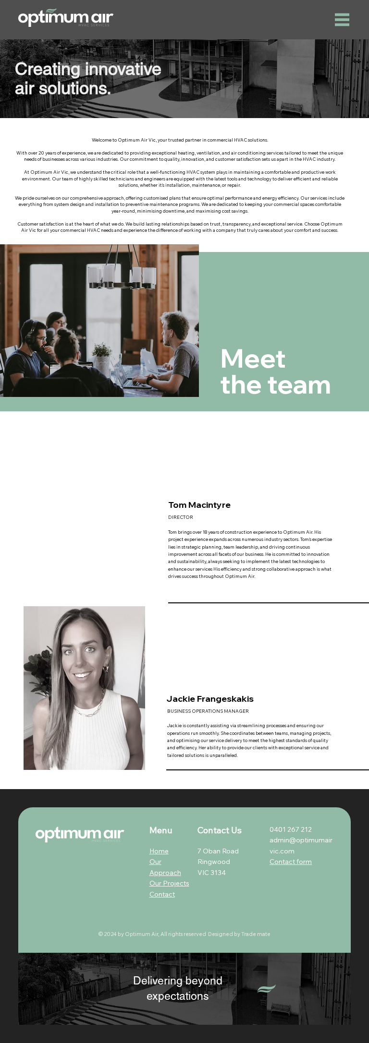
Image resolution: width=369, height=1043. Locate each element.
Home (159, 851)
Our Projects (169, 883)
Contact (162, 894)
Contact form (291, 861)
